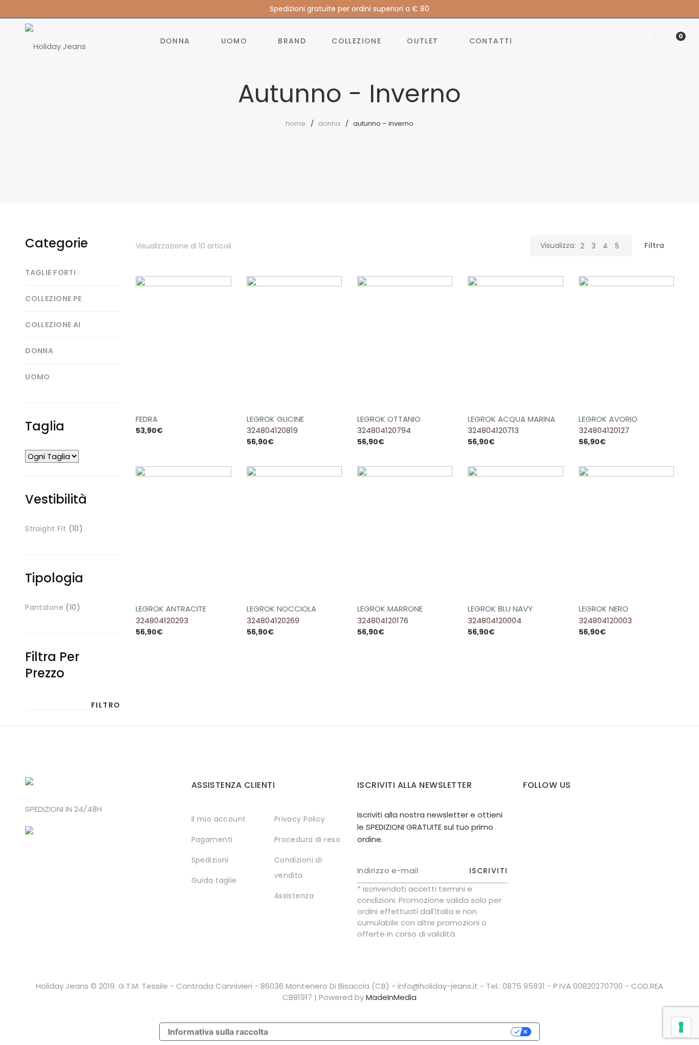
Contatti (491, 41)
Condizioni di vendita (298, 867)
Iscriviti (488, 871)
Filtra (654, 245)
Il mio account (218, 819)
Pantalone (44, 607)
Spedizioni (210, 860)
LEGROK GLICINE (275, 419)
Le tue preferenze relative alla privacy (394, 1032)
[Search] (609, 40)
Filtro (105, 705)
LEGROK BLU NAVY (500, 608)
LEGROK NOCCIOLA (281, 608)
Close (690, 9)
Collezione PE (53, 298)
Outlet (422, 41)
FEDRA (147, 419)
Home (295, 123)
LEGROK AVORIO (608, 419)
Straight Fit (45, 529)
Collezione (356, 41)
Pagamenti (212, 839)
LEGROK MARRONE (390, 608)
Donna (175, 41)
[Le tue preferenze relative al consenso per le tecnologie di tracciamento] (681, 1027)
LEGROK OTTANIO (389, 419)
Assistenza (294, 896)
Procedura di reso (307, 839)
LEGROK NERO (603, 608)
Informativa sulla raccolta (218, 1032)
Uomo (234, 41)
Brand (292, 41)
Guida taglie (214, 880)
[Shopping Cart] (670, 40)
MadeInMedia (391, 997)
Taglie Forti (50, 272)
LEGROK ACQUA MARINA (511, 419)
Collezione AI (52, 325)
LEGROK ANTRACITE (171, 608)
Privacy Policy (299, 819)
